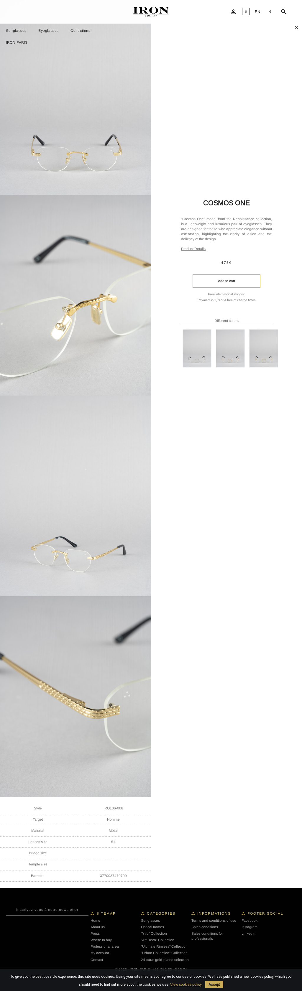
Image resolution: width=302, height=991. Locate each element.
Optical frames (152, 927)
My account (100, 953)
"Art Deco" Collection (157, 940)
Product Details (193, 249)
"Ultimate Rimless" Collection (164, 946)
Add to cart (226, 281)
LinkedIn (248, 933)
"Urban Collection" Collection (164, 953)
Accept (214, 984)
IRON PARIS (17, 42)
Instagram (249, 927)
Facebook (249, 920)
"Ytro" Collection (154, 933)
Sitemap (106, 913)
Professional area (105, 946)
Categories (161, 913)
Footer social (265, 913)
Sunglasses (16, 31)
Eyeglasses (48, 31)
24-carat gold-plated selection (165, 960)
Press (95, 933)
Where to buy (101, 940)
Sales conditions (204, 927)
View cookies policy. (186, 984)
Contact (97, 960)
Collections (80, 31)
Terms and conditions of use (213, 920)
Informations (214, 913)
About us (98, 927)
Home (95, 920)
